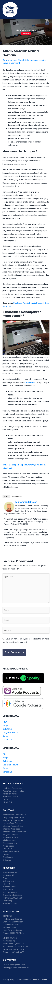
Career (5, 736)
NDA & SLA (7, 802)
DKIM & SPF (8, 849)
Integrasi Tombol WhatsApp (14, 832)
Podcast (6, 884)
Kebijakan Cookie (10, 796)
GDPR (5, 799)
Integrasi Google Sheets (13, 820)
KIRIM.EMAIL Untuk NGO (13, 898)
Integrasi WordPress (11, 829)
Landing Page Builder (12, 823)
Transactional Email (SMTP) (14, 815)
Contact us (7, 739)
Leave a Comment (11, 63)
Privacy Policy (8, 979)
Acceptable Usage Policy (13, 791)
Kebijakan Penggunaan (12, 788)
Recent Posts (17, 496)
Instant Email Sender (11, 851)
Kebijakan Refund (10, 732)
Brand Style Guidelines (12, 895)
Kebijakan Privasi (10, 794)
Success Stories (9, 887)
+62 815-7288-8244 (20, 967)
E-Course (7, 860)
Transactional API (10, 872)
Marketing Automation (12, 837)
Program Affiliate (10, 892)
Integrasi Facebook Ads (13, 826)
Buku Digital (8, 889)
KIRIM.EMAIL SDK (10, 903)
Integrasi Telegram (11, 834)
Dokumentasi (8, 881)
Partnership (7, 901)
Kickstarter (7, 729)
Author (6, 496)
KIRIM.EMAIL (30, 382)
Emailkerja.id (8, 857)
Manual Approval (10, 843)
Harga (5, 725)
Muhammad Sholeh (26, 502)
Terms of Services (24, 979)
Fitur (5, 722)
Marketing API (9, 875)
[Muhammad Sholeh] (9, 506)
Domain (6, 854)
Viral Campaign (9, 840)
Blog (5, 878)
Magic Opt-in (8, 846)
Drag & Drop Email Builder (13, 818)
